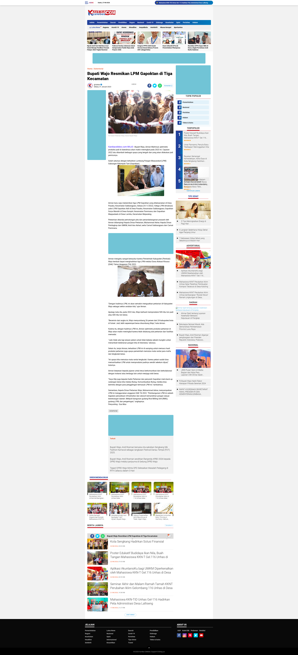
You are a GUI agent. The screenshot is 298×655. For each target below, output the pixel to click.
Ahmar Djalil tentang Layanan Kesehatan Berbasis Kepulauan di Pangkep (193, 315)
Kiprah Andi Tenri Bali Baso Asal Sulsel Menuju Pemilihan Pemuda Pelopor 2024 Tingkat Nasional (98, 48)
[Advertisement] (168, 12)
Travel (130, 643)
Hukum (195, 22)
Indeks (92, 22)
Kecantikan (111, 643)
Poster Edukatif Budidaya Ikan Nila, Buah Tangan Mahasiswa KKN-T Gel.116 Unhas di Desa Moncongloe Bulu (139, 557)
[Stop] (137, 84)
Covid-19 (150, 22)
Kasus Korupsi (166, 27)
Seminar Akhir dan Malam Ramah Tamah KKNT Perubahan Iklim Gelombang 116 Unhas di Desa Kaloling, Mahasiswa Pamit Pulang (141, 588)
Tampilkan (169, 525)
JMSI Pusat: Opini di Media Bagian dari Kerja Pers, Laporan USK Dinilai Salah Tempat (192, 372)
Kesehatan (170, 22)
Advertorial (98, 69)
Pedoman (194, 630)
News (124, 27)
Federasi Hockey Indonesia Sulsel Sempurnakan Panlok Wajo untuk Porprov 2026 (123, 48)
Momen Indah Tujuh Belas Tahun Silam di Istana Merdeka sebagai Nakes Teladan (184, 2)
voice (133, 84)
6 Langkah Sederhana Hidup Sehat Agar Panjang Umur (193, 231)
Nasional (140, 22)
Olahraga (159, 22)
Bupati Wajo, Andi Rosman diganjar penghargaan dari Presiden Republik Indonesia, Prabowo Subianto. (193, 337)
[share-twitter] (155, 86)
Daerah (113, 22)
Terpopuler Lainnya (193, 191)
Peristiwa (186, 22)
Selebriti (154, 27)
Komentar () (168, 86)
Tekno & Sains (188, 123)
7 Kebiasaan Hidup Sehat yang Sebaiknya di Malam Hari (192, 239)
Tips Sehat (132, 640)
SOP (179, 630)
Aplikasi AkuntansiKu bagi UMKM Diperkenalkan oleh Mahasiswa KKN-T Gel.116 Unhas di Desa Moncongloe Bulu (141, 572)
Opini (178, 22)
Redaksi (202, 630)
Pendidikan (122, 22)
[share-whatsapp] (160, 86)
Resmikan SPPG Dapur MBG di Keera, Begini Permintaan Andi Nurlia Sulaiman (198, 48)
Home (91, 3)
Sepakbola (144, 27)
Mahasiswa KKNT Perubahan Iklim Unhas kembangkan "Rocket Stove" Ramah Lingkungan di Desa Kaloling (193, 295)
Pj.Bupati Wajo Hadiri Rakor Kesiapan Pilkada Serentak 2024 (192, 382)
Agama (106, 27)
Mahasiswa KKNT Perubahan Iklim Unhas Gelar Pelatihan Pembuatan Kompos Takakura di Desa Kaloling (193, 284)
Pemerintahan (102, 22)
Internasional (112, 640)
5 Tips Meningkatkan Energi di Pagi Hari (193, 222)
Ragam (132, 22)
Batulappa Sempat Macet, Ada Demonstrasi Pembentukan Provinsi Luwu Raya (191, 326)
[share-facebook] (149, 86)
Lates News (95, 27)
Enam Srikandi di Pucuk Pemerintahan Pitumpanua (171, 47)
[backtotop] (149, 648)
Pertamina (179, 27)
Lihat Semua (130, 615)
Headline (133, 27)
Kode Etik (185, 630)
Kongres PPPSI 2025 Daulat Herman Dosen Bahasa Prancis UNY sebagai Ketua (147, 48)
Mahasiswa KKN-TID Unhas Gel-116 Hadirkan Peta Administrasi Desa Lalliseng (140, 601)
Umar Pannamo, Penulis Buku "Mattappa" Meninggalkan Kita (196, 146)
